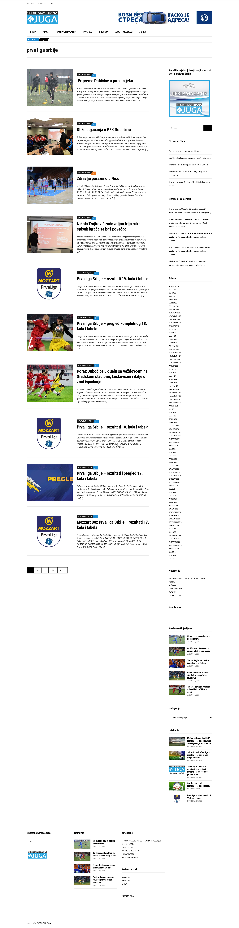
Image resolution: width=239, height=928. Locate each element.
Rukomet (104, 32)
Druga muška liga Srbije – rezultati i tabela (187, 579)
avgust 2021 (174, 486)
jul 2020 (172, 529)
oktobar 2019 (174, 542)
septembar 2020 (175, 522)
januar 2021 (174, 509)
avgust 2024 (174, 366)
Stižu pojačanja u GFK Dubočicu (104, 129)
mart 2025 (173, 343)
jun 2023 (172, 412)
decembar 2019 (175, 535)
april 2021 (173, 499)
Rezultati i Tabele (66, 32)
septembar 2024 (175, 363)
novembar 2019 (175, 539)
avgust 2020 (174, 525)
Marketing (42, 3)
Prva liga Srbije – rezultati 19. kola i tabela (112, 278)
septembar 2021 (175, 482)
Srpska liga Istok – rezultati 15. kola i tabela (198, 784)
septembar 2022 (175, 442)
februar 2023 (174, 426)
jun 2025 (172, 333)
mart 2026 (173, 303)
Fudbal (46, 32)
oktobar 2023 (174, 399)
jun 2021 (172, 492)
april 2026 (173, 299)
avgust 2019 (174, 549)
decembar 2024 (175, 353)
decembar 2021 (175, 472)
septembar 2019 (175, 545)
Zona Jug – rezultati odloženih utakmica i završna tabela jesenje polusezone (197, 770)
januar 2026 (174, 309)
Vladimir (172, 261)
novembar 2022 (175, 436)
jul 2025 (172, 329)
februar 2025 (174, 346)
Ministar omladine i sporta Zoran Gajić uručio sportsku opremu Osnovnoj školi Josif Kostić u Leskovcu (189, 223)
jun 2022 (172, 452)
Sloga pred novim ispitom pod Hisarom (185, 151)
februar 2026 (174, 306)
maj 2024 (172, 376)
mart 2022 (173, 462)
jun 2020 (172, 532)
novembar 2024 (175, 356)
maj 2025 (172, 336)
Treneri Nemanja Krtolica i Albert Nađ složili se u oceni (199, 689)
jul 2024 (172, 369)
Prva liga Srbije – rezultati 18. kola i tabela (112, 427)
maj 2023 (172, 416)
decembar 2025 (175, 313)
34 (53, 570)
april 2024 (173, 379)
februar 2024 (174, 386)
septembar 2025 (175, 323)
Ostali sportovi (124, 32)
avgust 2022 (174, 446)
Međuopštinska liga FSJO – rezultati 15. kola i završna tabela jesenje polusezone (199, 741)
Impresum (31, 3)
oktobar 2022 (174, 439)
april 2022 (173, 459)
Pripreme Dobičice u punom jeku (105, 80)
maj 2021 (172, 496)
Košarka (88, 32)
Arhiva (51, 3)
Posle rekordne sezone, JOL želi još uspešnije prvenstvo (198, 675)
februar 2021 (174, 505)
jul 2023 (172, 409)
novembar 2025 (175, 316)
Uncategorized (175, 595)
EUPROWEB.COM (44, 923)
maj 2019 (172, 559)
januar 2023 (174, 429)
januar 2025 (174, 349)
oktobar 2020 (174, 519)
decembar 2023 (175, 393)
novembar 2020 (175, 515)
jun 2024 (172, 373)
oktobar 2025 (174, 319)
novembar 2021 (175, 476)
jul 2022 (172, 449)
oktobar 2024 (174, 359)
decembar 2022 (175, 432)
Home (33, 32)
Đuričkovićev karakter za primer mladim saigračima (190, 158)
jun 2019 (172, 555)
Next (62, 570)
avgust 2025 (174, 326)
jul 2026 (172, 290)
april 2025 (173, 339)
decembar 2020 (175, 512)
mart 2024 (173, 383)
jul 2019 (172, 552)
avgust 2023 (174, 406)
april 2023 (173, 419)
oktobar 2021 (174, 479)
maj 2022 (172, 456)
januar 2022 (174, 469)
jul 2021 (172, 489)
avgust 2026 (174, 286)
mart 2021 (173, 502)
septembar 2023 (175, 402)
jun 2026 (172, 293)
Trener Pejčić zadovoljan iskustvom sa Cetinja (188, 165)
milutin (172, 233)
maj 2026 (172, 296)
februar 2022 (174, 466)
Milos (171, 247)
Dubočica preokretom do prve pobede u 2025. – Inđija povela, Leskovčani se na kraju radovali (190, 237)
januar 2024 (174, 389)
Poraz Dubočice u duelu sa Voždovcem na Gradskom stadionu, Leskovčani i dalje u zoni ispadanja (112, 376)
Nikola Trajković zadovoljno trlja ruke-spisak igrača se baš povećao (109, 226)
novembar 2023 (175, 396)
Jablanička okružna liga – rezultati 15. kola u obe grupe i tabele (198, 755)
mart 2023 (173, 422)
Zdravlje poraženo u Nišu (98, 178)
